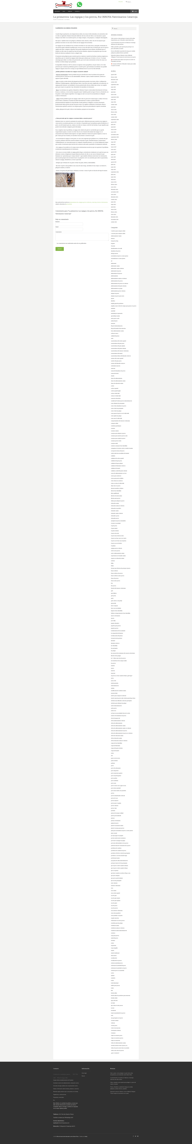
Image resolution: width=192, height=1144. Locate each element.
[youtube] (137, 1136)
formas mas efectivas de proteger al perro (120, 568)
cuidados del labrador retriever (118, 465)
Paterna (113, 238)
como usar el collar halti (116, 418)
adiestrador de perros (116, 271)
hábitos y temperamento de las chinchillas (120, 613)
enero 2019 (113, 132)
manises (113, 665)
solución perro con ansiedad (117, 970)
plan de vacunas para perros (117, 828)
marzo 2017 (113, 147)
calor (112, 338)
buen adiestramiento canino (117, 331)
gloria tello (113, 603)
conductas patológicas (116, 426)
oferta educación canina (116, 738)
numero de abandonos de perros (118, 715)
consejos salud (114, 443)
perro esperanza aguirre (116, 773)
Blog (64, 11)
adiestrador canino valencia (117, 268)
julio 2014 (113, 174)
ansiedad (113, 311)
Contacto (77, 11)
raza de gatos (114, 903)
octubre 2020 (114, 117)
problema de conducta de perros (118, 850)
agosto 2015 (113, 162)
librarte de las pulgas (116, 655)
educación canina (115, 503)
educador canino (115, 510)
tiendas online (114, 998)
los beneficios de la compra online (119, 660)
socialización (114, 958)
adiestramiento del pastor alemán (118, 286)
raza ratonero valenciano (117, 910)
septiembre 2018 (115, 137)
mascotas (113, 673)
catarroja (94, 202)
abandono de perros (115, 251)
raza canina (113, 890)
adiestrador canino (115, 266)
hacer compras (114, 605)
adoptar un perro (115, 293)
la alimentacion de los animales (118, 630)
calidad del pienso (115, 336)
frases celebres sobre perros (117, 575)
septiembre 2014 (115, 172)
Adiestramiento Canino (116, 236)
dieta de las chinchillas (116, 490)
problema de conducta (116, 848)
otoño (112, 753)
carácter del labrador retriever (118, 363)
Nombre (58, 221)
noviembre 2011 (114, 219)
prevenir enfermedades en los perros (119, 843)
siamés (112, 950)
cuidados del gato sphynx (117, 463)
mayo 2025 (113, 89)
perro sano (113, 783)
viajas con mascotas (115, 1040)
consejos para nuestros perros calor (119, 435)
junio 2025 (113, 87)
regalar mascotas (115, 918)
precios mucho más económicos (118, 838)
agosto (112, 298)
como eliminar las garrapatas (117, 403)
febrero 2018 (114, 139)
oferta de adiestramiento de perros (119, 730)
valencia (113, 1023)
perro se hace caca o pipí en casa (118, 785)
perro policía (114, 778)
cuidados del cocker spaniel (117, 458)
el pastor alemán (115, 530)
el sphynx (113, 545)
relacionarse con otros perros (118, 920)
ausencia (113, 323)
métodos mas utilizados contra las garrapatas (121, 700)
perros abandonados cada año (118, 795)
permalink (69, 204)
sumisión (113, 978)
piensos (113, 818)
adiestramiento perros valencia (118, 291)
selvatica (113, 940)
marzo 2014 (113, 182)
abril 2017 (113, 144)
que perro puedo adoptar (117, 878)
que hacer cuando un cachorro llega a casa (120, 873)
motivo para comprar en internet (118, 695)
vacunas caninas (114, 1020)
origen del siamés (115, 750)
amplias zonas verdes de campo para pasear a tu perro (123, 306)
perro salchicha (114, 780)
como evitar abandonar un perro (118, 406)
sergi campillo (114, 948)
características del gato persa (117, 343)
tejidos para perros (115, 985)
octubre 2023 (114, 104)
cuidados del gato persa (116, 460)
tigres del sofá (114, 1000)
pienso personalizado (116, 815)
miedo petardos (114, 683)
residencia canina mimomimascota (119, 930)
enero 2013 (113, 194)
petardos (113, 810)
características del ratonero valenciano (120, 351)
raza (112, 888)
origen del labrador (115, 745)
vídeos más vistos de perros (117, 1050)
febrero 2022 (114, 112)
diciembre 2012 (114, 197)
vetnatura (113, 1033)
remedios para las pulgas (117, 923)
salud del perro (114, 938)
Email (57, 227)
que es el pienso (114, 870)
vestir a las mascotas (115, 1028)
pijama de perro (114, 823)
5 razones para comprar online (118, 233)
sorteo (112, 973)
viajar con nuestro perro (116, 1035)
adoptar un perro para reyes (117, 296)
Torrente (113, 246)
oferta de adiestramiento (116, 723)
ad (111, 261)
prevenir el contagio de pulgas (118, 840)
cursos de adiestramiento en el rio (118, 473)
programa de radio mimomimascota (119, 860)
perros (112, 793)
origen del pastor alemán (117, 748)
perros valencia (114, 805)
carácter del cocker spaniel (117, 358)
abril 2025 (113, 92)
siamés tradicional (115, 953)
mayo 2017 (113, 142)
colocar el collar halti (116, 395)
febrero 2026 (114, 77)
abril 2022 (113, 107)
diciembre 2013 (114, 189)
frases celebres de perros (117, 573)
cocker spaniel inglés (116, 390)
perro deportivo (115, 770)
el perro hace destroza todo (117, 535)
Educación (57, 11)
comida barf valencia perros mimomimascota (121, 401)
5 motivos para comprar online (118, 231)
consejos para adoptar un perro (118, 433)
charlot (112, 376)
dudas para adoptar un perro (117, 500)
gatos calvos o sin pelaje (116, 600)
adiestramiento (114, 276)
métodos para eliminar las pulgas (118, 703)
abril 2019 (113, 127)
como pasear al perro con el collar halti (120, 413)
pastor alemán (114, 760)
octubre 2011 (114, 222)
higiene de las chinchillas (116, 610)
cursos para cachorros (116, 475)
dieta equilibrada (115, 493)
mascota (113, 670)
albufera (113, 301)
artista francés (114, 321)
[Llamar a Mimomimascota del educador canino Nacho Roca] (79, 8)
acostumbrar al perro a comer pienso (119, 256)
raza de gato (114, 895)
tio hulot (113, 1003)
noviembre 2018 (114, 134)
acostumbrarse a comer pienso (118, 258)
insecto (112, 618)
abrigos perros (114, 253)
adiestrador (113, 263)
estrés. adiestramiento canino (117, 553)
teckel (112, 980)
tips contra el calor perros (117, 1005)
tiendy (86, 1136)
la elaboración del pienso (117, 635)
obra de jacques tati (115, 718)
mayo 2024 (113, 102)
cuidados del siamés (115, 468)
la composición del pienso (117, 633)
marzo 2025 (113, 94)
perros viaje (114, 808)
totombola (113, 1010)
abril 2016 (113, 159)
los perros (113, 663)
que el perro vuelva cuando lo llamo (119, 868)
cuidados (113, 456)
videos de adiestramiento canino (118, 1043)
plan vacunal (114, 833)
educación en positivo (116, 508)
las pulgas (113, 650)
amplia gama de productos (117, 303)
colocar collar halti (115, 393)
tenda (112, 988)
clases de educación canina (117, 383)
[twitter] (135, 1136)
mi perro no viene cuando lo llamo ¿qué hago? (121, 675)
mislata (112, 688)
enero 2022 (113, 114)
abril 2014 (113, 179)
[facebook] (133, 1136)
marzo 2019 (113, 129)
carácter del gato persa (116, 361)
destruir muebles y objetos (117, 488)
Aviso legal (84, 1073)
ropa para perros (115, 935)
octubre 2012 (114, 199)
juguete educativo (115, 623)
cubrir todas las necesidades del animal (120, 453)
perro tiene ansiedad (116, 788)
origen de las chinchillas (116, 743)
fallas (112, 563)
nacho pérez (114, 708)
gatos (112, 598)
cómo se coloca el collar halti (117, 483)
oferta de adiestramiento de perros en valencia (121, 733)
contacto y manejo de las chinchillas (119, 445)
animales (113, 308)
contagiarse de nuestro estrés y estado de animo (122, 448)
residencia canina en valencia (117, 928)
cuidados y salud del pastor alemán (119, 470)
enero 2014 (113, 187)
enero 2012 (113, 214)
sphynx (112, 975)
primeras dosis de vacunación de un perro (120, 845)
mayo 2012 (113, 204)
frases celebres (114, 570)
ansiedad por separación (116, 313)
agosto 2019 (113, 122)
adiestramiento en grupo (116, 288)
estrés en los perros (115, 550)
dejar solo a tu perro (115, 485)
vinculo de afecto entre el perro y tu (119, 1045)
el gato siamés (114, 528)
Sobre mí (70, 11)
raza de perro (114, 905)
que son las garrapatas (116, 880)
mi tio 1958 (113, 680)
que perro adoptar (115, 875)
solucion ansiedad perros (117, 963)
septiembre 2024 (115, 97)
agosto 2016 (113, 152)
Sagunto (113, 243)
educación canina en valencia (117, 505)
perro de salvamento (116, 768)
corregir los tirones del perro (117, 450)
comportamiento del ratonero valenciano (120, 420)
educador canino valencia (117, 513)
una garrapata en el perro (117, 1018)
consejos (113, 428)
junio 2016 (113, 157)
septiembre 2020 (115, 119)
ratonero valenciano (115, 885)
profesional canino (115, 858)
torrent (112, 1008)
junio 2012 (113, 202)
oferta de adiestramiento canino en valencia (121, 728)
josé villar (113, 620)
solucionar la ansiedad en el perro (119, 968)
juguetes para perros (116, 625)
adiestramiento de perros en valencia (119, 283)
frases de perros (114, 578)
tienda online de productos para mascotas (120, 995)
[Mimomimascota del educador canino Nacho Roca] (64, 4)
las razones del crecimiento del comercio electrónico (123, 653)
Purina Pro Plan (114, 241)
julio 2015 (113, 164)
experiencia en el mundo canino (118, 555)
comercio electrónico (116, 398)
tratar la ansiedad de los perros (118, 1013)
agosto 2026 (113, 74)
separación (113, 945)
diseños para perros (115, 498)
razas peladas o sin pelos (116, 915)
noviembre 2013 (114, 192)
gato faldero (114, 593)
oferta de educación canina (117, 735)
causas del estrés (115, 373)
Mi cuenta (121, 1)
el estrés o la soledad (115, 523)
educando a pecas (115, 515)
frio (112, 583)
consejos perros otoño (116, 440)
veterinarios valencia (116, 1030)
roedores (113, 933)
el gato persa (114, 525)
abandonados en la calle (116, 248)
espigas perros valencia (85, 202)
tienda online (114, 993)
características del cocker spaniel (118, 341)
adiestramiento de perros (117, 281)
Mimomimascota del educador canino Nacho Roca (68, 1136)
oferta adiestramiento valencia (118, 720)
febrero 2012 (114, 212)
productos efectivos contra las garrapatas (120, 853)
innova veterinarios (102, 202)
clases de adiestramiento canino (118, 381)
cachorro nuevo (114, 333)
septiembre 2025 (115, 84)
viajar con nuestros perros (117, 1038)
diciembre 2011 (114, 217)
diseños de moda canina (116, 495)
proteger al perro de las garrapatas (119, 863)
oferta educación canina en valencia (119, 740)
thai (112, 990)
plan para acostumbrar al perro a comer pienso (122, 830)
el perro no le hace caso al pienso (118, 540)
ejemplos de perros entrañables (118, 520)
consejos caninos (115, 431)
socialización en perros (116, 960)
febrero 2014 (114, 184)
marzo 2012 (113, 209)
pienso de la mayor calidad (117, 813)
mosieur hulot (114, 693)
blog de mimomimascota (116, 326)
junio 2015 (113, 167)
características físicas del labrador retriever (121, 356)
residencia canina (115, 925)
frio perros (113, 585)
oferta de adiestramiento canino (118, 725)
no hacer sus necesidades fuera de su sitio (120, 713)
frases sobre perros (115, 580)
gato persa (113, 595)
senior (112, 943)
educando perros (115, 518)
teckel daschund (114, 983)
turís (112, 1015)
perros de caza (114, 798)
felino (112, 565)
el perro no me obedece (116, 543)
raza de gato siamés (115, 898)
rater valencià (114, 883)
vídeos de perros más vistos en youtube (120, 1048)
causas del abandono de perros (118, 371)
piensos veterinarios (115, 820)
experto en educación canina (117, 558)
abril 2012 (113, 207)
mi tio (112, 678)
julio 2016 (113, 154)
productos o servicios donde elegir (119, 855)
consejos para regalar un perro (118, 438)
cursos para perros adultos (117, 478)
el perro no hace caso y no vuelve (118, 538)
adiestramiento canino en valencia (119, 278)
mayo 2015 (113, 169)
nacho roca (113, 710)
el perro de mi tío (115, 533)
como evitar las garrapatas (117, 408)
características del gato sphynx (118, 346)
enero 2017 (113, 149)
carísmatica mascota (115, 365)
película (113, 763)
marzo (112, 668)
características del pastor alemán (118, 348)
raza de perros (114, 908)
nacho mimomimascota (116, 705)
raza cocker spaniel (115, 893)
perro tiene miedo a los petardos (118, 790)
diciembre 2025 (114, 79)
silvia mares (114, 955)
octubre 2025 (114, 82)
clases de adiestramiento (116, 378)
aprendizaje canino (115, 316)
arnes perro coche (115, 318)
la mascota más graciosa (116, 638)
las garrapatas (114, 648)
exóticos (113, 560)
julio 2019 (113, 124)
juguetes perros (114, 628)
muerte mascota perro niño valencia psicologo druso (123, 698)
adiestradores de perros (116, 273)
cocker (112, 386)
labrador (113, 640)
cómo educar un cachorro (117, 480)
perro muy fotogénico (116, 775)
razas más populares (116, 913)
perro (112, 765)
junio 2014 (113, 177)
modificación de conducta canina (118, 690)
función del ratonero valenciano (118, 588)
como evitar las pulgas (116, 411)
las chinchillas (114, 645)
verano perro (114, 1025)
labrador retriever (115, 643)
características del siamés (116, 353)
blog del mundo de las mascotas (118, 328)
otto (112, 755)
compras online (114, 423)
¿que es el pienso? (115, 1053)
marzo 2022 (113, 109)
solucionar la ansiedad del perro (118, 965)
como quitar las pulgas (116, 415)
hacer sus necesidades (116, 608)
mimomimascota (74, 202)
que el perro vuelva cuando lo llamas (119, 865)
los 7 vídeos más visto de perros (118, 658)
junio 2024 (113, 99)
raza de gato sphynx (115, 900)
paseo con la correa (115, 758)
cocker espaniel (114, 388)
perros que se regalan (116, 803)
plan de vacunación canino (117, 825)
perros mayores (114, 800)
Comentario (59, 232)
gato (112, 590)
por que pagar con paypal (117, 835)
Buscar (83, 1076)
